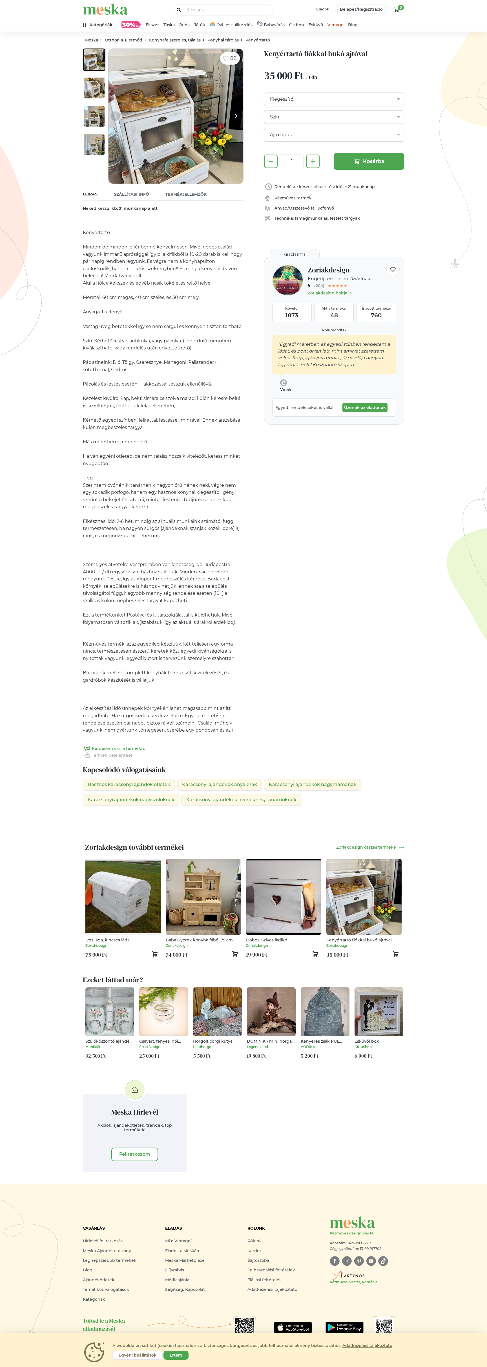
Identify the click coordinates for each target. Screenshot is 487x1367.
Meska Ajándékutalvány (107, 1250)
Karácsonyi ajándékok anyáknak (219, 784)
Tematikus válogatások (106, 1289)
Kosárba (373, 161)
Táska (169, 24)
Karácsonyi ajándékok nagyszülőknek (131, 799)
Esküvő (316, 24)
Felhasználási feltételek (271, 1270)
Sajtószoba (258, 1260)
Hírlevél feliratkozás (103, 1240)
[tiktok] (383, 1261)
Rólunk (254, 1240)
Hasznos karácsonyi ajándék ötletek (129, 784)
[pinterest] (359, 1261)
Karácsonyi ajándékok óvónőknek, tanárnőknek (241, 799)
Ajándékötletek (98, 1279)
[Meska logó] (105, 9)
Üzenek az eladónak (365, 407)
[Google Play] (293, 1327)
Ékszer (152, 24)
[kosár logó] (396, 9)
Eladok (322, 9)
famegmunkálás (311, 218)
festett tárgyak (345, 218)
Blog (353, 24)
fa (313, 208)
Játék (199, 24)
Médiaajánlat (178, 1279)
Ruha (184, 24)
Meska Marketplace (185, 1260)
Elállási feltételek (264, 1279)
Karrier (254, 1250)
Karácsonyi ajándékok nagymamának (313, 784)
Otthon (296, 24)
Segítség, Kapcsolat (185, 1289)
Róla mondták (334, 330)
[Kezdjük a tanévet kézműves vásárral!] (131, 24)
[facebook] (335, 1261)
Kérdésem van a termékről (119, 748)
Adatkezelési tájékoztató (272, 1289)
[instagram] (347, 1261)
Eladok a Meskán (182, 1250)
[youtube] (371, 1261)
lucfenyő (325, 208)
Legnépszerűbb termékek (109, 1260)
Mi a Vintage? (178, 1240)
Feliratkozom (134, 1154)
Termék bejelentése (112, 755)
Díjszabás (174, 1270)
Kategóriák (94, 1299)
